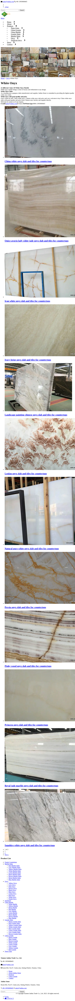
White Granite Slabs (15, 927)
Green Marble (13, 913)
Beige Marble (13, 907)
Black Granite (13, 937)
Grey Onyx (12, 885)
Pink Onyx (12, 887)
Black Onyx (12, 890)
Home (3, 78)
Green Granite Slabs (15, 930)
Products (11, 975)
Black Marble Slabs (15, 874)
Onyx (8, 78)
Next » (7, 855)
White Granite (13, 942)
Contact (9, 44)
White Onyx (12, 897)
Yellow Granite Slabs (15, 925)
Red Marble (12, 909)
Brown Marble (13, 916)
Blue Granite (13, 939)
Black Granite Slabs (15, 921)
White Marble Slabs (15, 871)
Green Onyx (12, 894)
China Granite (13, 976)
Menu (2, 18)
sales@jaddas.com (8, 1)
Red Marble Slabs (14, 866)
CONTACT (10, 998)
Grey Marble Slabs (14, 867)
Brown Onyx (13, 888)
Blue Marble (12, 918)
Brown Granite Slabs (15, 934)
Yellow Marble (13, 906)
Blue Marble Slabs (14, 880)
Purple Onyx (13, 899)
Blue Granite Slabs (14, 928)
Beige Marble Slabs (15, 878)
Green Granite (13, 944)
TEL (7, 997)
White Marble (13, 904)
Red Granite (12, 949)
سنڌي (6, 7)
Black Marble (13, 914)
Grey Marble (13, 911)
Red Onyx (12, 895)
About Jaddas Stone (15, 973)
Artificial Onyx (16, 40)
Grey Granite (13, 946)
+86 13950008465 (7, 988)
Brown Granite (13, 941)
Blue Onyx (12, 892)
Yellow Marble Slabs (15, 869)
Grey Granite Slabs (14, 932)
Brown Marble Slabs (15, 876)
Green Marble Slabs (15, 873)
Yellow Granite (13, 948)
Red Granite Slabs (14, 923)
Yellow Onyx (13, 883)
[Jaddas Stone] (6, 16)
